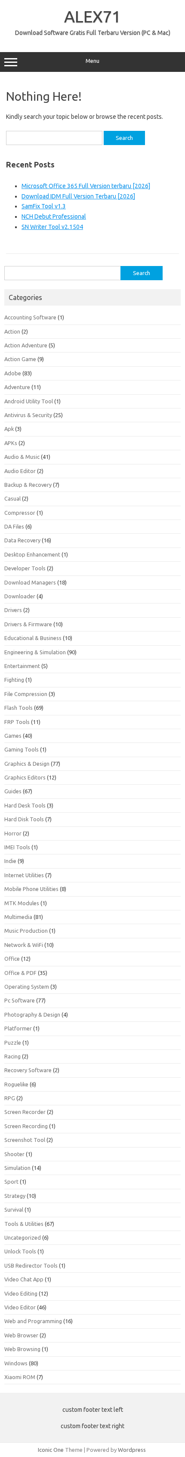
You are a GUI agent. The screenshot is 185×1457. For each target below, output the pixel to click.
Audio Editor (20, 471)
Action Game (20, 359)
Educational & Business (33, 638)
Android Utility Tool (28, 401)
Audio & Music (22, 457)
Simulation (17, 1168)
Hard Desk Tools (25, 805)
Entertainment (22, 666)
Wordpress (132, 1450)
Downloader (19, 596)
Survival (13, 1209)
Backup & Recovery (28, 485)
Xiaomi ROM (19, 1377)
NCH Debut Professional (54, 216)
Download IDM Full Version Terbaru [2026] (78, 196)
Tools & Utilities (23, 1224)
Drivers (13, 610)
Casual (12, 498)
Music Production (26, 931)
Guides (13, 791)
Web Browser (21, 1335)
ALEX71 (92, 16)
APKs (10, 443)
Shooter (14, 1154)
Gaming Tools (21, 749)
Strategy (14, 1196)
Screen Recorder (25, 1112)
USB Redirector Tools (31, 1265)
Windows (16, 1363)
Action (12, 331)
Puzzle (12, 1042)
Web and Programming (33, 1321)
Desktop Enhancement (32, 554)
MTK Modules (21, 903)
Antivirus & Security (28, 415)
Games (13, 736)
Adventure (17, 387)
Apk (9, 429)
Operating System (26, 987)
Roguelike (16, 1084)
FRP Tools (17, 722)
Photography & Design (32, 1015)
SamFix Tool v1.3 (44, 206)
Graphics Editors (25, 777)
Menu (92, 61)
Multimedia (18, 917)
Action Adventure (25, 345)
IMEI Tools (17, 847)
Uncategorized (22, 1237)
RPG (9, 1098)
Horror (13, 833)
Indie (10, 861)
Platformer (18, 1028)
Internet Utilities (24, 875)
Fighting (14, 680)
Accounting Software (30, 317)
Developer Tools (25, 568)
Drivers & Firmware (28, 624)
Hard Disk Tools (24, 819)
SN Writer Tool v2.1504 (52, 226)
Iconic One (51, 1450)
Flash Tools (18, 708)
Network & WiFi (23, 945)
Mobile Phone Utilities (31, 889)
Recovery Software (28, 1070)
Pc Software (19, 1000)
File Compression (25, 694)
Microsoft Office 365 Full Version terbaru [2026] (86, 186)
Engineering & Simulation (35, 652)
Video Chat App (23, 1279)
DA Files (14, 526)
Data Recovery (22, 540)
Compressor (19, 513)
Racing (12, 1056)
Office (12, 959)
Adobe (12, 373)
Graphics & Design (26, 764)
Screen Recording (26, 1126)
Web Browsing (22, 1349)
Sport (11, 1182)
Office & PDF (20, 973)
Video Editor (20, 1307)
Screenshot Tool (24, 1140)
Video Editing (20, 1293)
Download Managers (30, 582)
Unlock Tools (20, 1251)
